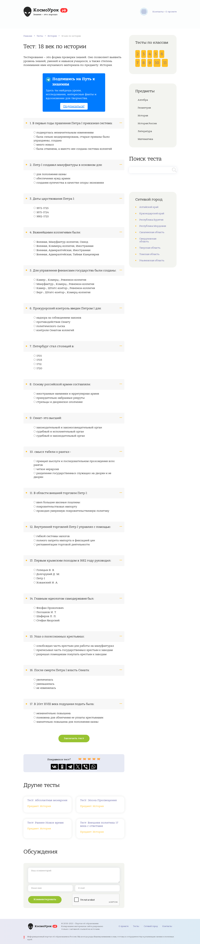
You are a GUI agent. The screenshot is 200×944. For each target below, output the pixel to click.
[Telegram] (70, 767)
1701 (39, 355)
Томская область (149, 254)
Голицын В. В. (45, 570)
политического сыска (50, 326)
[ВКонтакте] (54, 767)
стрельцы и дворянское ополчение (59, 402)
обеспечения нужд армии (53, 178)
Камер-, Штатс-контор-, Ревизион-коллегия (65, 288)
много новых (45, 144)
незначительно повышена (53, 713)
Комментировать (45, 899)
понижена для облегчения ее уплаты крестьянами (69, 717)
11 (165, 62)
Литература (145, 131)
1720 (39, 368)
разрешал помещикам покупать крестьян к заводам (71, 654)
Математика (145, 139)
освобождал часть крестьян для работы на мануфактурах (75, 646)
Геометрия (144, 107)
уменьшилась (45, 684)
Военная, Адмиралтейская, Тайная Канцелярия (67, 254)
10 (157, 62)
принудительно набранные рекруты (60, 398)
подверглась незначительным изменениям (65, 132)
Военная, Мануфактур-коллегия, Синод (62, 242)
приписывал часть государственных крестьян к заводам (74, 650)
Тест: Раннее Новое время (45, 822)
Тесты (40, 36)
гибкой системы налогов (53, 536)
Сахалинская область (151, 232)
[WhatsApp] (93, 767)
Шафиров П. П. (46, 616)
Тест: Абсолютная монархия (47, 800)
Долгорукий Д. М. (48, 574)
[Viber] (85, 767)
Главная (27, 36)
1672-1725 (42, 208)
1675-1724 (42, 212)
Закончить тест (74, 738)
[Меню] (144, 12)
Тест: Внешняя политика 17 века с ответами (99, 824)
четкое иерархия (47, 469)
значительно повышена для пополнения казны (67, 721)
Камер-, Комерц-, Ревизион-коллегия (61, 279)
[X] (77, 767)
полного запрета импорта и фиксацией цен (65, 540)
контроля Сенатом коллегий (55, 330)
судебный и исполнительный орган (60, 431)
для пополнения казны (51, 174)
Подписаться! (74, 106)
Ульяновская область (151, 260)
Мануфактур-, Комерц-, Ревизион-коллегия (65, 284)
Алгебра (143, 100)
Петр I (40, 578)
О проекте (171, 11)
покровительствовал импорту (56, 506)
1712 (39, 364)
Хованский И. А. (47, 582)
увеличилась (44, 679)
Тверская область (149, 247)
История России (147, 123)
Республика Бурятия (151, 219)
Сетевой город (151, 926)
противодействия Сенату (53, 322)
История (52, 36)
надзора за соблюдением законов (58, 317)
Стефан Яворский (48, 620)
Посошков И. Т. (46, 612)
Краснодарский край (151, 213)
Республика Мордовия (152, 226)
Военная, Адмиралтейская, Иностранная (63, 250)
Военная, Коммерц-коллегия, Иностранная (64, 246)
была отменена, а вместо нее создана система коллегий (74, 149)
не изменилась (46, 688)
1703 (39, 359)
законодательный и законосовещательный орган (69, 427)
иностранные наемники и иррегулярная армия (67, 393)
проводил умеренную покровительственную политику (72, 510)
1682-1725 (42, 216)
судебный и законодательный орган (60, 435)
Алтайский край (148, 207)
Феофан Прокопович (50, 608)
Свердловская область (147, 240)
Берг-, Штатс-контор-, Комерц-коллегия (63, 292)
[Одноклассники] (62, 767)
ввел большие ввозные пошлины (58, 502)
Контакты (158, 11)
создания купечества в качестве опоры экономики (70, 182)
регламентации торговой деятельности (63, 544)
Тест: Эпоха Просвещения (98, 800)
